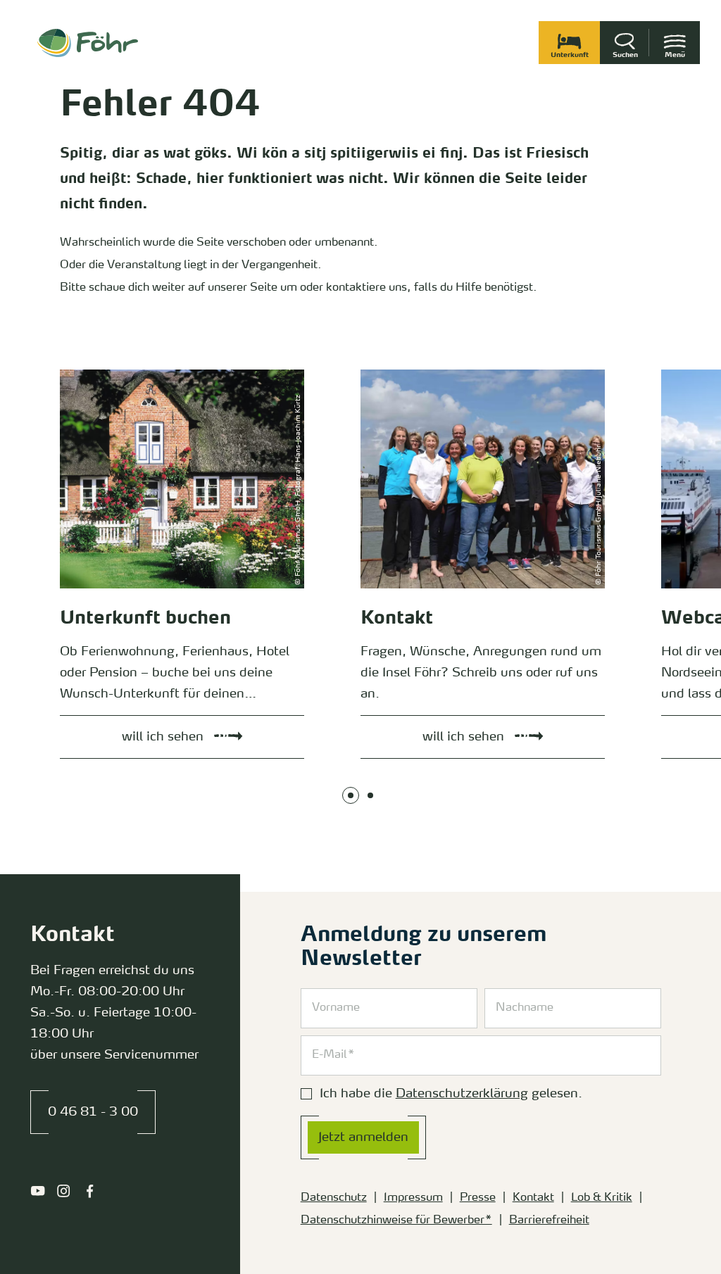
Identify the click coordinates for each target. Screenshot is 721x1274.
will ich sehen (79, 373)
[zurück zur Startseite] (87, 43)
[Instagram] (63, 1191)
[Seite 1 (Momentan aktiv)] (350, 795)
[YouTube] (37, 1191)
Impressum (413, 1198)
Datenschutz (334, 1198)
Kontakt (533, 1198)
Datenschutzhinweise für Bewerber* (396, 1220)
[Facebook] (89, 1191)
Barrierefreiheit (549, 1220)
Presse (478, 1198)
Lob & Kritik (601, 1198)
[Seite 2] (370, 795)
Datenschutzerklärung (462, 1093)
